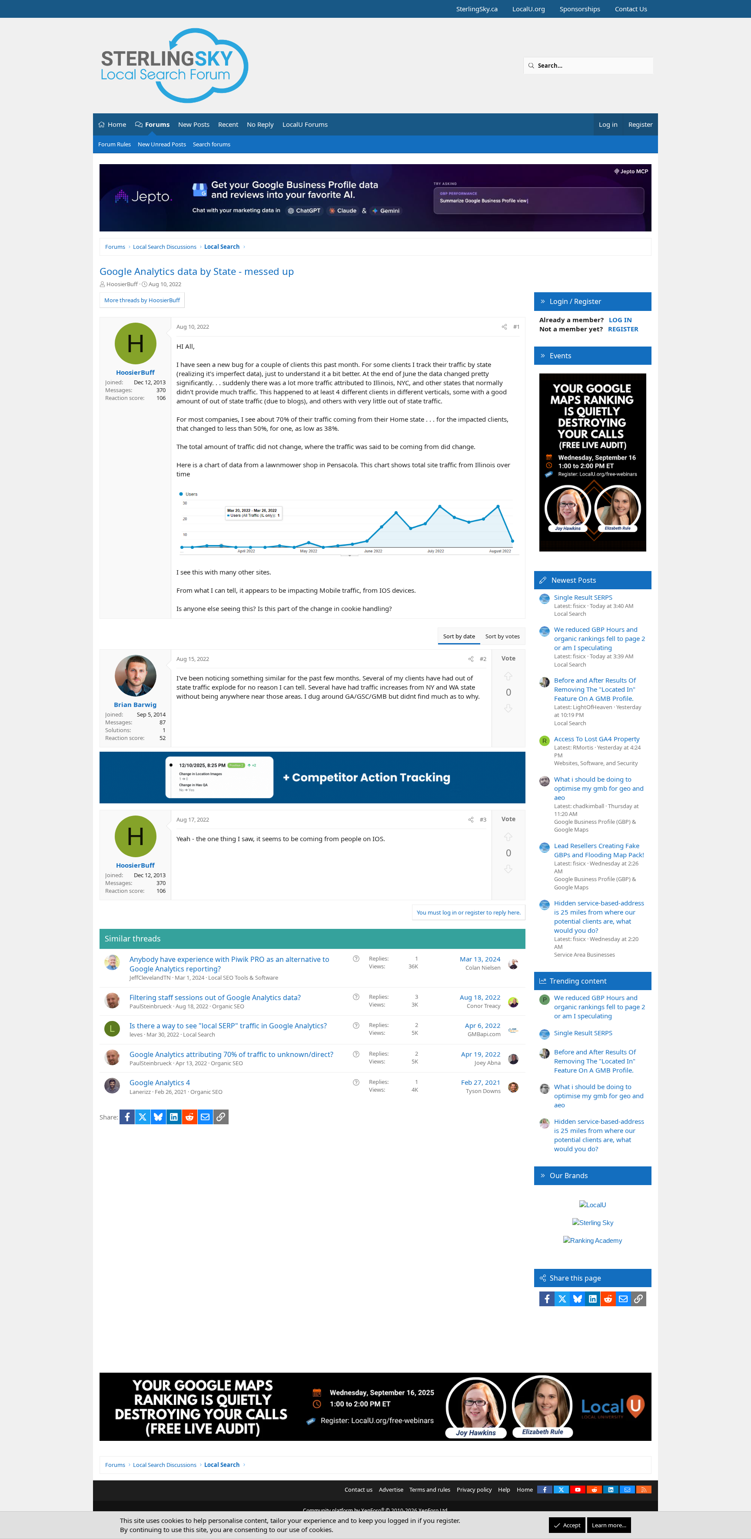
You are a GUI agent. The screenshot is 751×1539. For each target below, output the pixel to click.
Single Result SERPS (583, 597)
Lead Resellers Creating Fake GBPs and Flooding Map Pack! (599, 850)
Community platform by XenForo (376, 1510)
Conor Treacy (484, 1006)
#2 (483, 659)
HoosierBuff (122, 284)
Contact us (358, 1489)
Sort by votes (502, 636)
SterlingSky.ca (477, 8)
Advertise (391, 1489)
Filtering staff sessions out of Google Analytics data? (215, 997)
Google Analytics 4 (160, 1082)
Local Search (199, 1034)
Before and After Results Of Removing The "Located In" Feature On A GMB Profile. (595, 689)
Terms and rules (429, 1489)
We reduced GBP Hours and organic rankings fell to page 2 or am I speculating (599, 638)
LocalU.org (528, 8)
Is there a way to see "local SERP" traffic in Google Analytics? (228, 1025)
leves (136, 1034)
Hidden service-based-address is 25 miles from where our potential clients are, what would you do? (599, 916)
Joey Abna (488, 1063)
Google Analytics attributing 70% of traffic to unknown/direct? (231, 1054)
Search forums (211, 144)
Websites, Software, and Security (596, 763)
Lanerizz (140, 1092)
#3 (483, 819)
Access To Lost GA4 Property (597, 738)
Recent (228, 124)
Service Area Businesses (584, 954)
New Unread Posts (162, 144)
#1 (516, 326)
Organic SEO (228, 1006)
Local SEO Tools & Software (243, 977)
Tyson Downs (483, 1091)
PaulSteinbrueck (151, 1006)
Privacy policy (474, 1489)
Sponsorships (580, 8)
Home (117, 124)
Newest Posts (574, 580)
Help (504, 1489)
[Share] (504, 326)
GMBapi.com (484, 1034)
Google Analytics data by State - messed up (197, 270)
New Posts (193, 124)
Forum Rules (114, 144)
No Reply (260, 124)
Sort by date (459, 636)
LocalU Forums (305, 124)
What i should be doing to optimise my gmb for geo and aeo (599, 788)
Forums (157, 124)
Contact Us (631, 8)
